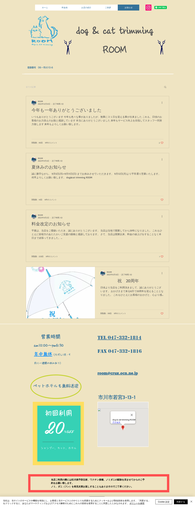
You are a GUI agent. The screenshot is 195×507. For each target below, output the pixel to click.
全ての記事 (31, 87)
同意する (181, 501)
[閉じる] (191, 502)
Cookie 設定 (164, 501)
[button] (165, 87)
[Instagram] (148, 8)
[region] (59, 434)
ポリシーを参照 (136, 503)
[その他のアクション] (163, 102)
